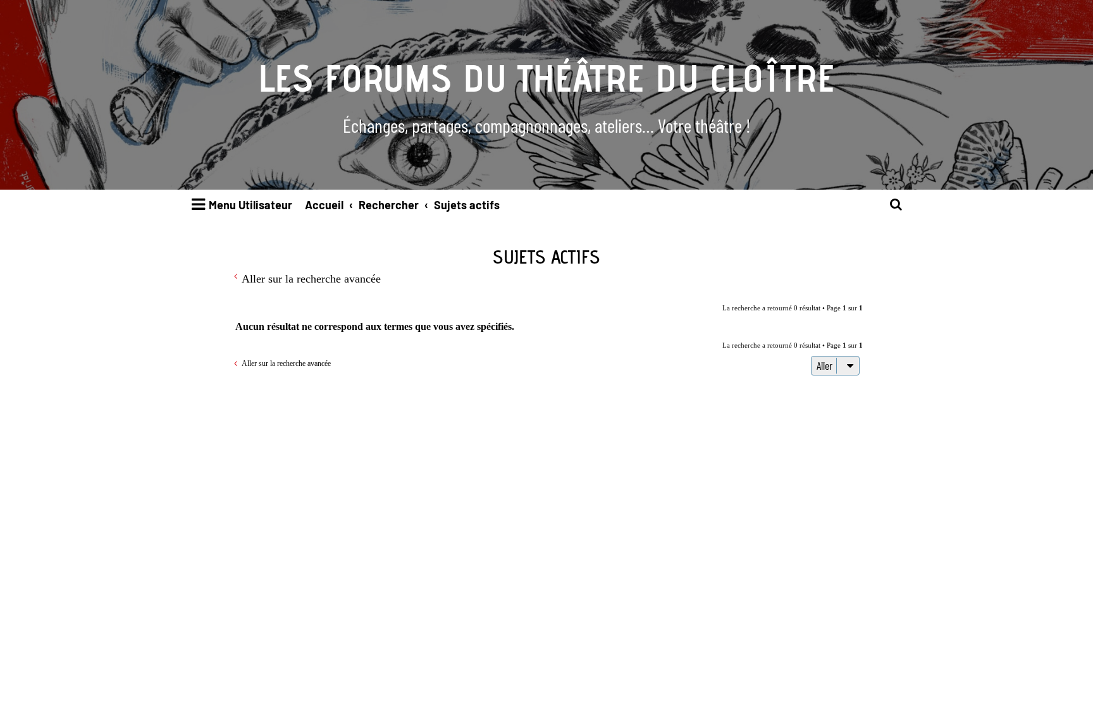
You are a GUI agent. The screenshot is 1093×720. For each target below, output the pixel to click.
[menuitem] (896, 205)
